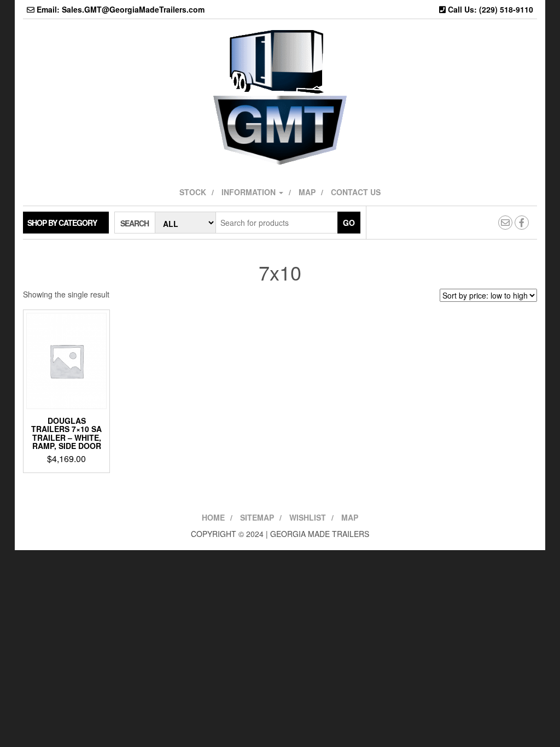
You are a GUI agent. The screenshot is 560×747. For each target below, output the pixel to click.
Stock (192, 191)
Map (307, 191)
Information (249, 191)
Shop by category (62, 222)
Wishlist (307, 517)
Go (349, 222)
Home (213, 517)
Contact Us (356, 191)
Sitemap (257, 517)
